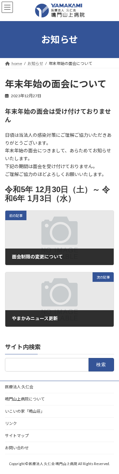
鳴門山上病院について (25, 399)
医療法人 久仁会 (19, 386)
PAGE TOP (109, 453)
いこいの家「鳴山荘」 (25, 411)
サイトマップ (17, 435)
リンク (11, 423)
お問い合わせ (17, 447)
